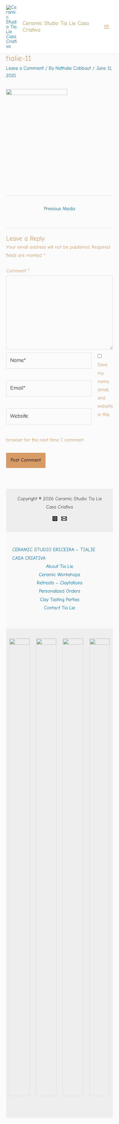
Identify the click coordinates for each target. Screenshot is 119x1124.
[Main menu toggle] (106, 26)
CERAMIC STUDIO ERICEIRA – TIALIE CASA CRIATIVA (53, 554)
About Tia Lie (59, 566)
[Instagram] (55, 518)
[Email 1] (64, 518)
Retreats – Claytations (59, 583)
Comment (18, 271)
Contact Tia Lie (59, 608)
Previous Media (59, 208)
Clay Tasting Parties (59, 599)
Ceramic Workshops (59, 574)
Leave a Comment (25, 68)
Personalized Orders (59, 591)
